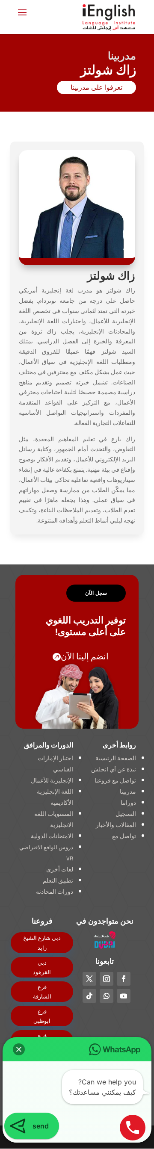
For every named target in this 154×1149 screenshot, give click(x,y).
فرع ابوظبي (41, 1016)
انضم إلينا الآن (85, 656)
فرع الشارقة (42, 991)
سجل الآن (96, 593)
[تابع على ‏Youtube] (123, 996)
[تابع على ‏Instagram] (106, 979)
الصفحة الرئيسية (115, 758)
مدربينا (128, 791)
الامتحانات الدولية (52, 836)
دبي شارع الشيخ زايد (42, 942)
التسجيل (126, 813)
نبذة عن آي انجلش (113, 769)
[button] (19, 1049)
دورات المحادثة (54, 891)
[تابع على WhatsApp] (106, 996)
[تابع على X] (89, 979)
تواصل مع (124, 836)
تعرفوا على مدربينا (96, 87)
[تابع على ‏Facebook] (123, 979)
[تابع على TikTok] (89, 996)
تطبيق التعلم (58, 880)
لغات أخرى (59, 869)
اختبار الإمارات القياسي (55, 764)
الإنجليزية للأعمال (52, 780)
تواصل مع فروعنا (115, 780)
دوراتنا (128, 802)
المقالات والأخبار (116, 824)
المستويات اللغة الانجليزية (53, 819)
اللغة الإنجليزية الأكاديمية (55, 797)
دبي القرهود (42, 967)
